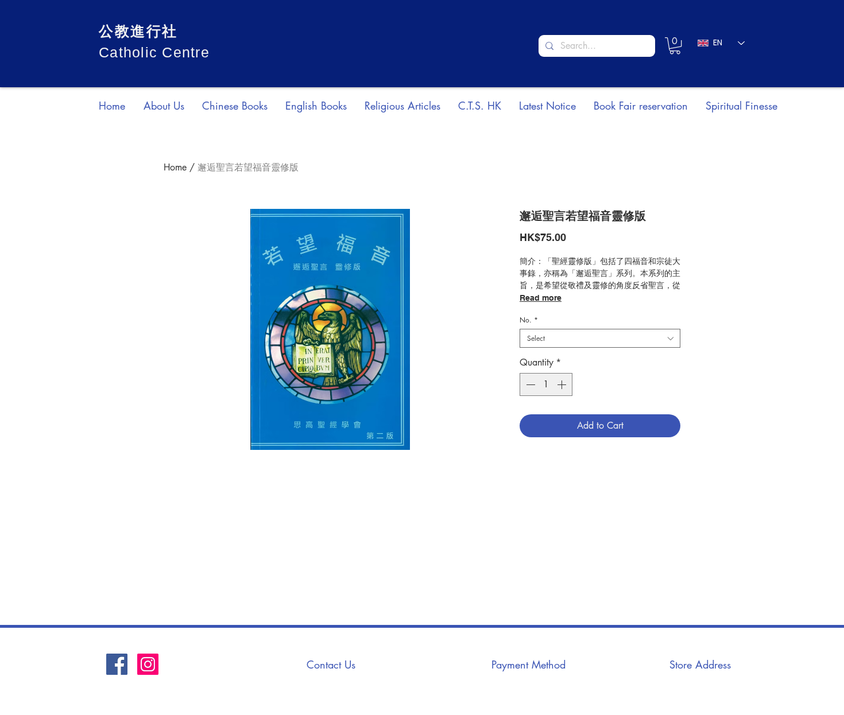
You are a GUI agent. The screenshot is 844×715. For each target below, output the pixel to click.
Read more (541, 297)
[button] (675, 45)
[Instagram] (147, 664)
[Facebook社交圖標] (116, 664)
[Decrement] (529, 384)
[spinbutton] (546, 384)
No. (529, 320)
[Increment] (563, 384)
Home (175, 167)
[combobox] (600, 338)
